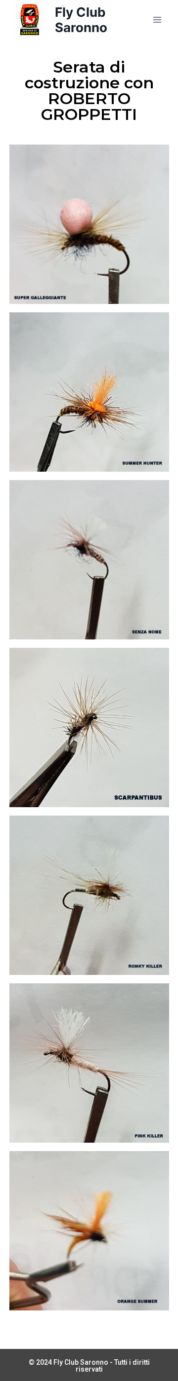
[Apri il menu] (157, 19)
